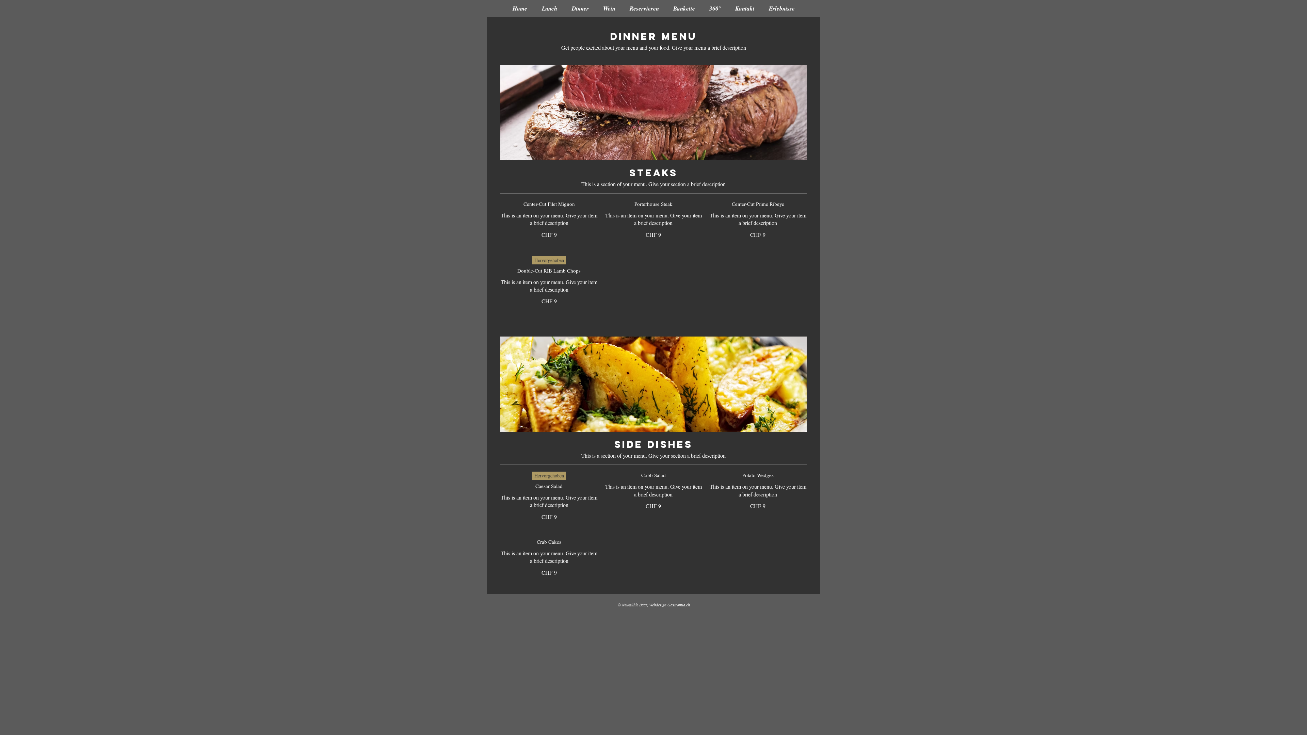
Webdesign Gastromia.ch (669, 604)
